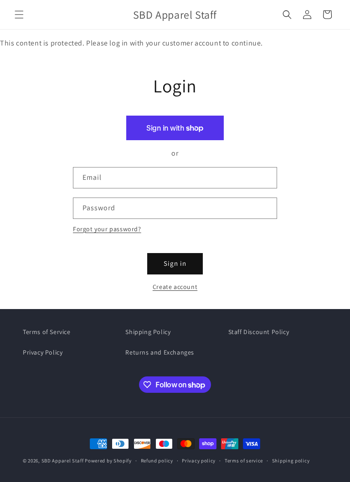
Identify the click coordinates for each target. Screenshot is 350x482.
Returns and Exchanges (159, 352)
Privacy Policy (42, 352)
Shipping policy (291, 460)
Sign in (175, 263)
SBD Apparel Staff (62, 460)
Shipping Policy (147, 332)
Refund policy (157, 460)
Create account (175, 287)
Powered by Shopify (108, 460)
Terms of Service (47, 332)
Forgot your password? (107, 229)
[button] (19, 15)
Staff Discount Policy (258, 332)
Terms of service (244, 460)
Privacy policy (199, 460)
